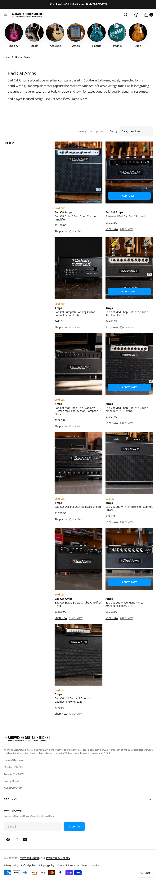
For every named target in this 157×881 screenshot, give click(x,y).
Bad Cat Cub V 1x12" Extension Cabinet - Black (122, 510)
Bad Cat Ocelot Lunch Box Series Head (77, 509)
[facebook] (8, 839)
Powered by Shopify (58, 858)
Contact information (68, 865)
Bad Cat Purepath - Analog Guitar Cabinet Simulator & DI (74, 318)
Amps (57, 313)
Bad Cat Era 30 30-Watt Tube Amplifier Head (77, 605)
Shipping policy (46, 865)
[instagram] (16, 839)
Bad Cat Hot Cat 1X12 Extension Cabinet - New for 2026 (72, 699)
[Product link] (77, 179)
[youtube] (25, 839)
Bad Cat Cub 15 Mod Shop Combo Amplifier (74, 223)
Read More (106, 106)
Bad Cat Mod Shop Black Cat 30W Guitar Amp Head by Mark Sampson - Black (76, 415)
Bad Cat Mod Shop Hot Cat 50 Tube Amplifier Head (125, 318)
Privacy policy (11, 865)
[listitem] (14, 43)
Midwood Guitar (29, 858)
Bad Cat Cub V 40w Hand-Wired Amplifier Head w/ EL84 (123, 605)
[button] (6, 15)
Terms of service (90, 865)
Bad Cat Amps (62, 218)
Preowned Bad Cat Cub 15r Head (123, 222)
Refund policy (28, 865)
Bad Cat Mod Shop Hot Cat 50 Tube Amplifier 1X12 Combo (125, 413)
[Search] (123, 15)
